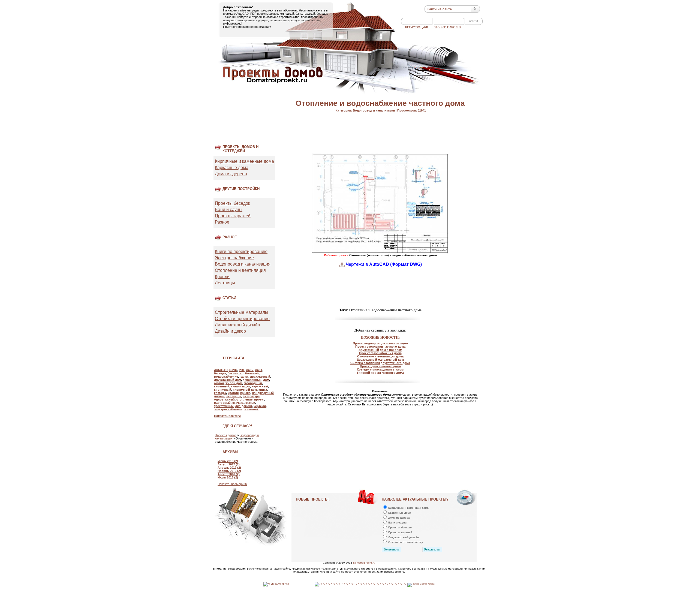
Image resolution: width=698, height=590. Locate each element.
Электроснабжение (234, 257)
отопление (244, 399)
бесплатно (235, 373)
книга (262, 389)
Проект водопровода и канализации (380, 343)
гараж (244, 376)
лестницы (233, 396)
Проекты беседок (232, 203)
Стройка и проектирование (242, 318)
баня (258, 370)
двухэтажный (260, 376)
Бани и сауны (228, 209)
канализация (240, 386)
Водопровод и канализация (242, 264)
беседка (220, 373)
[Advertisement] (240, 123)
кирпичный (222, 389)
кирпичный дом (245, 389)
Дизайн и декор (230, 331)
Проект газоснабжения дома (380, 353)
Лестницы (225, 283)
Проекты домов (225, 435)
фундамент (243, 406)
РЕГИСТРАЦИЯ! (416, 27)
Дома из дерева (231, 173)
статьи (250, 402)
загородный (253, 383)
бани (250, 370)
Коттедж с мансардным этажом (380, 369)
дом (266, 379)
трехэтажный (224, 406)
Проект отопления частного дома (380, 346)
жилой (219, 383)
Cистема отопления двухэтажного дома (380, 363)
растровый (222, 402)
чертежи (260, 406)
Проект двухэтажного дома (380, 366)
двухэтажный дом (227, 379)
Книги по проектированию (241, 251)
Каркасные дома (231, 167)
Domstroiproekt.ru (364, 562)
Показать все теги (227, 415)
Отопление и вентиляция (240, 270)
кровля (233, 393)
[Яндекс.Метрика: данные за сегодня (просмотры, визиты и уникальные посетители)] (276, 584)
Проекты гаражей (233, 215)
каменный (221, 386)
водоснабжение (226, 376)
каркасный (260, 386)
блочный (252, 373)
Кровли (222, 276)
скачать (238, 402)
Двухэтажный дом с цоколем (380, 349)
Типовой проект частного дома (380, 372)
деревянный (252, 379)
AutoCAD (221, 370)
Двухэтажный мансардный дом (380, 359)
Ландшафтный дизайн (237, 325)
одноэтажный (224, 399)
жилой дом (233, 383)
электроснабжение (228, 409)
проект (259, 399)
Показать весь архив (232, 484)
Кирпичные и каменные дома (244, 161)
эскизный (251, 409)
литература (251, 396)
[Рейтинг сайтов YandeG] (421, 584)
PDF (242, 370)
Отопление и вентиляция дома (380, 356)
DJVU (233, 370)
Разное (222, 222)
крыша (245, 393)
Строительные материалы (241, 312)
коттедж (220, 393)
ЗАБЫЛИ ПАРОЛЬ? (447, 27)
